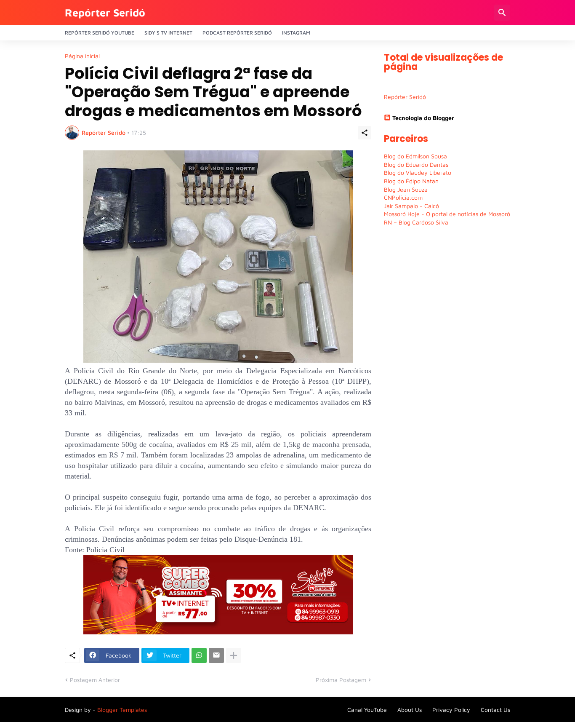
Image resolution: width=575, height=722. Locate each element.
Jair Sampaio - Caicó (411, 205)
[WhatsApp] (199, 655)
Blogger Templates (122, 709)
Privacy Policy (451, 709)
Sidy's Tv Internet (168, 32)
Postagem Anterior (95, 679)
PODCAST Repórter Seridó (237, 32)
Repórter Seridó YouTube (99, 32)
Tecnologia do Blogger (423, 117)
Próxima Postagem (341, 679)
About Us (409, 709)
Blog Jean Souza (406, 189)
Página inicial (82, 56)
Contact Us (495, 709)
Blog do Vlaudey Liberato (417, 172)
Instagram (296, 32)
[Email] (216, 655)
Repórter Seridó (105, 12)
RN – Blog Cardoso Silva (416, 222)
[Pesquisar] (502, 13)
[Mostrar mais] (233, 655)
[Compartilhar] (364, 132)
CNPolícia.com (403, 197)
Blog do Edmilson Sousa (415, 156)
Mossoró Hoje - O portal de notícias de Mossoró (447, 213)
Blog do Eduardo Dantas (416, 164)
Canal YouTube (367, 709)
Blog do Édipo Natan (411, 181)
